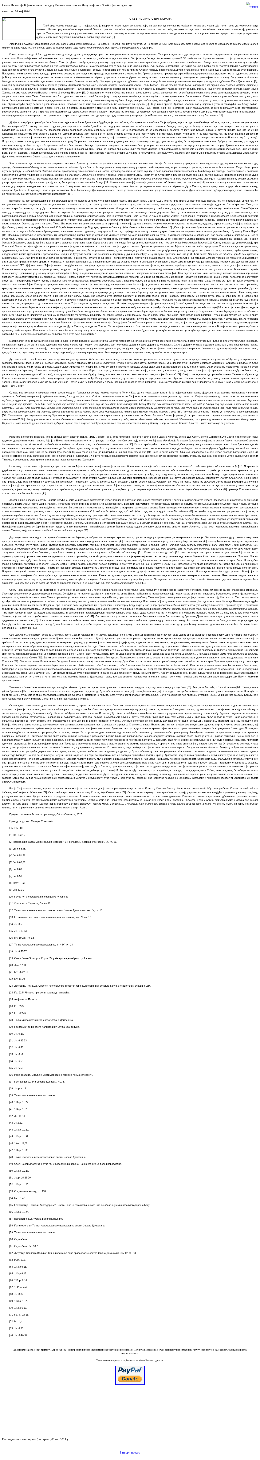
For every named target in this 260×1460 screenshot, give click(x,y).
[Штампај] (252, 4)
